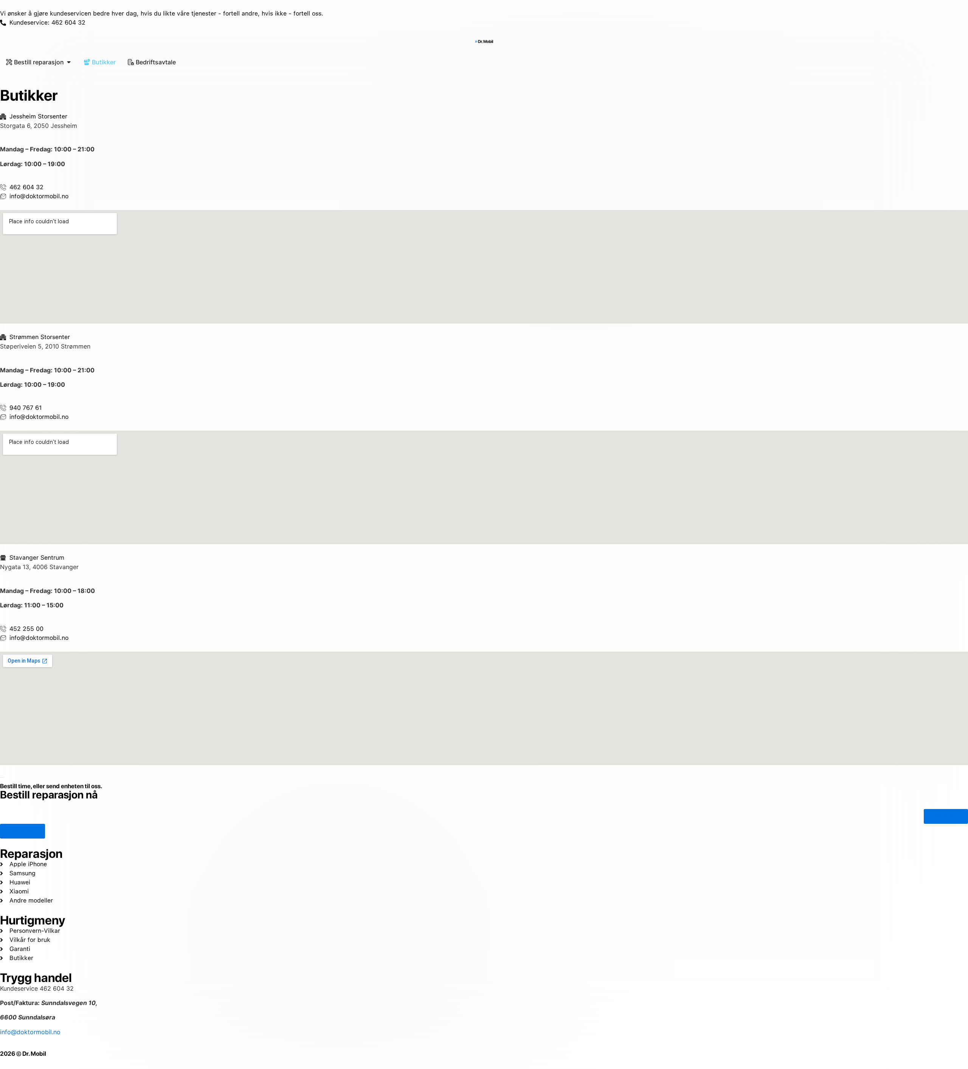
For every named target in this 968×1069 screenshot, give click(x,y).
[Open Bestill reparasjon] (69, 62)
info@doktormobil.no (30, 1032)
